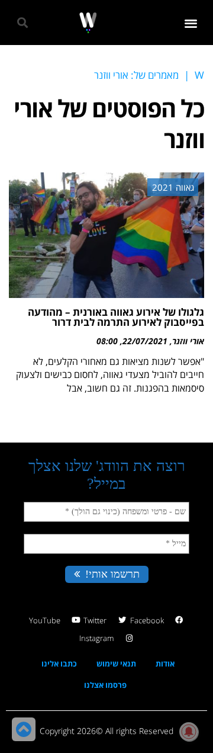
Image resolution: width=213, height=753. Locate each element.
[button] (191, 22)
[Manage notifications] (188, 731)
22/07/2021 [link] (144, 341)
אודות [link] (165, 663)
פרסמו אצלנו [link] (105, 685)
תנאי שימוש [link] (116, 663)
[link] (87, 22)
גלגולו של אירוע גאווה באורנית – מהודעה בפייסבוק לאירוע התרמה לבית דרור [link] (116, 317)
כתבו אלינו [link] (59, 663)
